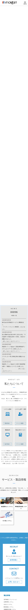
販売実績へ (7, 444)
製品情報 (7, 595)
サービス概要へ (20, 423)
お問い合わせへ (14, 582)
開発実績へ (7, 423)
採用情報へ (14, 560)
